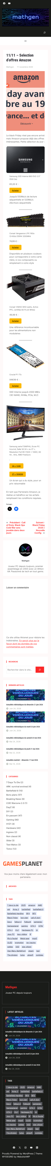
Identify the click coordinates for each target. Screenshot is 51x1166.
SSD (17, 947)
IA (37, 930)
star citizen (26, 947)
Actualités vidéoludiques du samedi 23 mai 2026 (23, 738)
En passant (12, 815)
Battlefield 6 (12, 790)
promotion (19, 942)
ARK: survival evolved (17, 786)
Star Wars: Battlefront (16, 951)
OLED (9, 942)
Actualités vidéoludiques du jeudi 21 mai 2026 (22, 749)
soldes (10, 947)
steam (31, 951)
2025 (23, 905)
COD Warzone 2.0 (15, 803)
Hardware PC (27, 930)
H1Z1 (8, 824)
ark (8, 909)
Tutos (9, 848)
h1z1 (17, 930)
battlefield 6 (38, 909)
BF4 (28, 913)
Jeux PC (11, 934)
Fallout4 (27, 922)
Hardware (11, 828)
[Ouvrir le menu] (25, 41)
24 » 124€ (16, 466)
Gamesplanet (13, 926)
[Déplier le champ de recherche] (44, 32)
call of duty (35, 918)
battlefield (26, 909)
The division (12, 955)
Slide (8, 840)
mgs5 (34, 938)
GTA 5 (33, 926)
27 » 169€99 (17, 474)
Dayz (9, 922)
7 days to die (12, 905)
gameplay (38, 922)
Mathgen (11, 987)
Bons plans (11, 795)
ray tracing (31, 942)
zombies (39, 955)
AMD (40, 905)
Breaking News (13, 799)
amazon (31, 905)
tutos (22, 955)
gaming (24, 926)
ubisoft (30, 955)
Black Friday (12, 918)
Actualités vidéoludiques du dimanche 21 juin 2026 (24, 705)
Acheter (15, 190)
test (38, 951)
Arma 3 (16, 909)
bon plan (24, 918)
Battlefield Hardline (15, 913)
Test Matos (11, 844)
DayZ (9, 807)
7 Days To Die (13, 782)
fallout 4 (18, 922)
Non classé (11, 836)
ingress (10, 832)
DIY (8, 811)
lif (30, 934)
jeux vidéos (22, 934)
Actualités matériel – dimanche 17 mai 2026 (22, 760)
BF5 (34, 913)
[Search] (40, 670)
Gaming (10, 819)
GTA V (10, 930)
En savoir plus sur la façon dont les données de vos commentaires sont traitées (22, 643)
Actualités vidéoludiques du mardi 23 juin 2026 (23, 727)
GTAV (40, 926)
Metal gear (24, 938)
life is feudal (12, 938)
